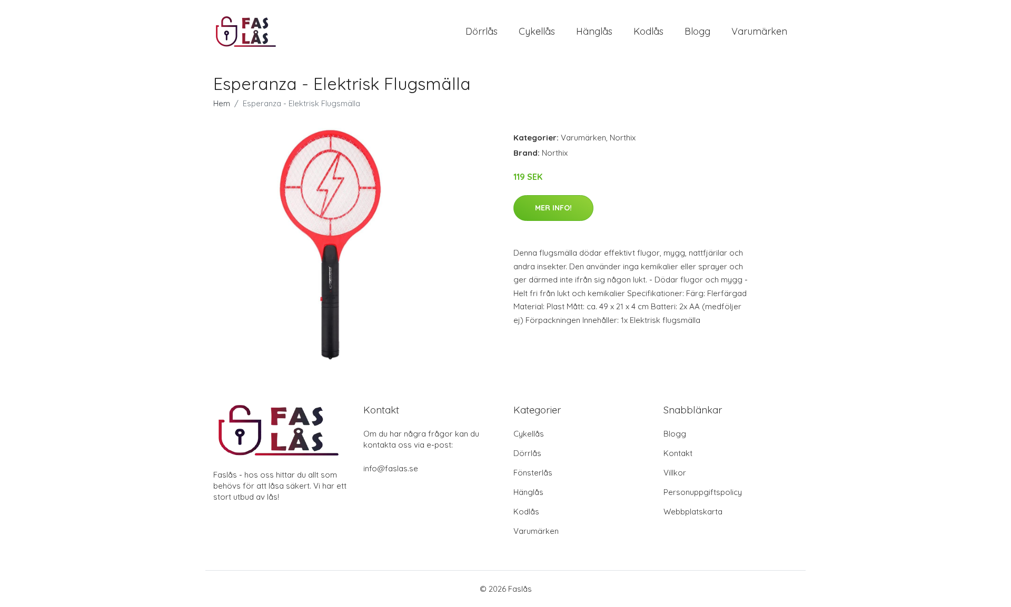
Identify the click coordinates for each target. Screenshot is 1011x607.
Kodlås (648, 31)
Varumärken (759, 31)
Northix (623, 138)
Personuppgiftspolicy (702, 492)
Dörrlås (481, 31)
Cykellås (537, 31)
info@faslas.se (390, 468)
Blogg (697, 31)
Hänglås (594, 31)
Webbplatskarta (692, 512)
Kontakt (677, 453)
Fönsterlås (532, 473)
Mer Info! (553, 208)
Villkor (674, 473)
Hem (221, 103)
